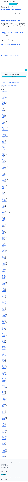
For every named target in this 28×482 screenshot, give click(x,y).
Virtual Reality (4, 245)
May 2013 (3, 392)
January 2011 (3, 416)
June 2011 (3, 412)
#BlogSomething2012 (4, 91)
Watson (3, 246)
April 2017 (3, 351)
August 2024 (3, 275)
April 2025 (3, 268)
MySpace (3, 193)
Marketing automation (4, 182)
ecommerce (3, 140)
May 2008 (3, 444)
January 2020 (3, 323)
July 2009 (3, 432)
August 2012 (3, 400)
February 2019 (4, 332)
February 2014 (4, 384)
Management (3, 180)
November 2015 (4, 366)
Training (3, 238)
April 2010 (3, 424)
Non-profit (3, 197)
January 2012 (3, 406)
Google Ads (3, 156)
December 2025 (4, 261)
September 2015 (4, 368)
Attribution (3, 103)
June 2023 (3, 287)
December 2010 (4, 417)
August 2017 (3, 348)
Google (3, 155)
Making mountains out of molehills (10, 55)
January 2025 (3, 271)
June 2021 (3, 308)
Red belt (3, 217)
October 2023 (3, 284)
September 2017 (4, 347)
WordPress (19, 477)
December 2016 (4, 355)
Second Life (3, 224)
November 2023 (4, 283)
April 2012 (3, 403)
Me (2, 184)
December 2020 (4, 313)
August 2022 (3, 296)
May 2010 (3, 423)
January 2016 (3, 364)
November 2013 (4, 387)
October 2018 (3, 336)
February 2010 (4, 426)
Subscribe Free (14, 76)
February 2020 (4, 322)
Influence (3, 165)
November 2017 (4, 345)
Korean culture (4, 172)
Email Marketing (4, 143)
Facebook (3, 146)
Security (3, 225)
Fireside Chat (3, 148)
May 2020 (3, 319)
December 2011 (4, 407)
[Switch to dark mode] (17, 4)
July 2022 (3, 297)
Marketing (3, 181)
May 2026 (3, 257)
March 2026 (3, 259)
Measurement (4, 185)
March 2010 (3, 425)
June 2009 (3, 433)
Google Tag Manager (4, 159)
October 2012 (3, 398)
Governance (3, 160)
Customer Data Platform (5, 130)
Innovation (3, 167)
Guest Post (3, 162)
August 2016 (3, 358)
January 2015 (3, 375)
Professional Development (5, 212)
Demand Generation (4, 136)
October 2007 (3, 450)
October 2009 (3, 429)
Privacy (3, 210)
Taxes (3, 233)
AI (2, 96)
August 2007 (3, 452)
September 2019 (4, 326)
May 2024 (3, 278)
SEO (2, 226)
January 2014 (3, 385)
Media (3, 186)
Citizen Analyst (4, 120)
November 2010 (4, 418)
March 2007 (3, 456)
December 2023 (4, 282)
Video (3, 243)
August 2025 (3, 265)
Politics (3, 207)
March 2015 (3, 373)
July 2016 (3, 359)
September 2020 (4, 316)
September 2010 (4, 420)
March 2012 (3, 404)
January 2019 (3, 333)
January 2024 (3, 281)
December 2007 (4, 448)
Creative (3, 129)
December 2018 (4, 334)
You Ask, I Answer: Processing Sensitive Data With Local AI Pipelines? (9, 85)
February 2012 (4, 405)
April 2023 (3, 289)
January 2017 (3, 354)
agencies (3, 95)
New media (3, 194)
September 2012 (4, 399)
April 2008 (3, 445)
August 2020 (3, 317)
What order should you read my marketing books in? (12, 33)
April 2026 (3, 258)
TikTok (3, 236)
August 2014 (3, 379)
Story (3, 231)
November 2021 (4, 304)
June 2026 (3, 256)
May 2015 (3, 371)
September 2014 (4, 378)
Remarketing (3, 218)
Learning (3, 175)
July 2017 (3, 349)
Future (3, 152)
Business (3, 117)
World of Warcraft (4, 248)
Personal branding (4, 200)
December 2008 (4, 438)
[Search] (26, 70)
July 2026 (3, 255)
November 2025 (4, 262)
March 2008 (3, 446)
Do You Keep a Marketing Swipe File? (11, 9)
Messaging (3, 187)
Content (3, 126)
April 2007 (3, 455)
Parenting (3, 199)
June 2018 (3, 339)
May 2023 (3, 288)
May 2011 (3, 413)
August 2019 (3, 327)
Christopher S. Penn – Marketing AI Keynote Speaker (9, 1)
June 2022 (3, 298)
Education (3, 142)
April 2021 (3, 310)
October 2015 (3, 367)
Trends (3, 240)
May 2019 (3, 330)
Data (2, 133)
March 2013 (3, 394)
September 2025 (4, 264)
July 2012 (3, 401)
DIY (2, 139)
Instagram (3, 168)
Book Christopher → (13, 3)
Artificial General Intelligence (5, 100)
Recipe (3, 216)
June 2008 (3, 443)
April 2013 (3, 393)
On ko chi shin (4, 198)
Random (3, 214)
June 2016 (3, 360)
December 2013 (4, 386)
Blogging (3, 110)
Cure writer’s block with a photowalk (11, 44)
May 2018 (3, 340)
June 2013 (3, 391)
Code (3, 122)
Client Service (4, 121)
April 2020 (3, 320)
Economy (3, 141)
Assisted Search (4, 102)
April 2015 (3, 372)
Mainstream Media (4, 179)
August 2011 (3, 410)
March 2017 (3, 352)
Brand (3, 114)
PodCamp (3, 205)
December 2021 (4, 303)
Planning (3, 204)
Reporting (3, 219)
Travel (3, 239)
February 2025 (4, 270)
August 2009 (3, 431)
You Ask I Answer (4, 250)
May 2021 (3, 309)
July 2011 (3, 411)
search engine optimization (5, 223)
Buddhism (3, 115)
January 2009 (3, 437)
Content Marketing (4, 127)
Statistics (3, 230)
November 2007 (4, 449)
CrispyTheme (23, 477)
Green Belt (3, 161)
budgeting (3, 116)
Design (3, 137)
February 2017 (4, 353)
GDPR (3, 153)
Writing (3, 249)
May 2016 (3, 361)
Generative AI (4, 154)
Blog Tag (3, 109)
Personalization (4, 201)
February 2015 (4, 374)
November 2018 (4, 335)
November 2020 (4, 314)
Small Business (4, 227)
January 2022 (3, 302)
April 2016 (3, 362)
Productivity (3, 211)
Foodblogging (3, 149)
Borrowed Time (4, 113)
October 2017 (3, 346)
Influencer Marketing (4, 166)
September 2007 (4, 451)
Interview (3, 169)
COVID (3, 128)
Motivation (3, 191)
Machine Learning (4, 178)
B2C (2, 107)
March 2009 (3, 435)
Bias (2, 108)
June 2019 (3, 329)
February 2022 (4, 301)
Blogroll (3, 111)
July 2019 (3, 328)
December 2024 (4, 272)
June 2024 (3, 277)
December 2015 (4, 365)
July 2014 (3, 380)
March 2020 (3, 321)
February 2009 (4, 436)
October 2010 (3, 419)
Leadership (3, 174)
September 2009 (4, 430)
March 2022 (3, 300)
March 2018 (3, 342)
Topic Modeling (4, 237)
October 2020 (3, 315)
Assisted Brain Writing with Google (10, 20)
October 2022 (3, 294)
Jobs (2, 171)
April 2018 (3, 341)
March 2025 (3, 269)
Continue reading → (4, 17)
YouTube (3, 251)
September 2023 (4, 285)
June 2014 (3, 381)
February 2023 (4, 291)
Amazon (3, 98)
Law (2, 173)
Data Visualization (4, 135)
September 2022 (4, 295)
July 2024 (3, 276)
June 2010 (3, 422)
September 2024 (4, 274)
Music (3, 192)
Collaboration (3, 124)
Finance (3, 147)
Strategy (3, 232)
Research (3, 220)
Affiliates (3, 94)
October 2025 (3, 263)
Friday (3, 150)
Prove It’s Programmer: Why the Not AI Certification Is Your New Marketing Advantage (10, 82)
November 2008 (4, 439)
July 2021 (3, 307)
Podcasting (3, 206)
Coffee (3, 123)
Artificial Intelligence (4, 101)
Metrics (3, 188)
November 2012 (4, 397)
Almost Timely (4, 97)
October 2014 (3, 377)
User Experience (4, 242)
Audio (3, 104)
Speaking (3, 229)
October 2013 (3, 388)
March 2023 (3, 290)
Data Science (3, 134)
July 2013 (3, 390)
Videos (3, 244)
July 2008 (3, 442)
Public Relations (4, 213)
